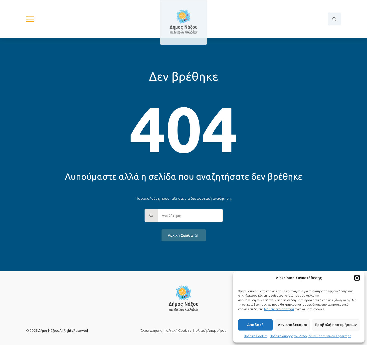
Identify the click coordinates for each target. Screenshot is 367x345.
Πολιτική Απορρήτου (209, 330)
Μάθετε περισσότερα (279, 309)
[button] (357, 277)
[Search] (151, 215)
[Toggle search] (334, 18)
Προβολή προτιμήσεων (336, 325)
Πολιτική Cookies (255, 336)
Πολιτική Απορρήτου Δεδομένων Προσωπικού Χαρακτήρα (310, 336)
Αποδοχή (255, 325)
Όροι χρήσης (151, 330)
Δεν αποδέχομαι (292, 325)
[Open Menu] (30, 19)
